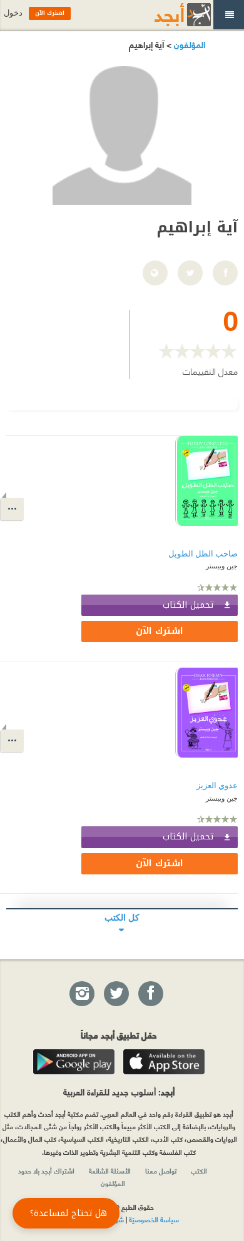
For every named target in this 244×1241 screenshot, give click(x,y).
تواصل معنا (160, 1170)
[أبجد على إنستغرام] (81, 994)
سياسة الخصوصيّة (154, 1219)
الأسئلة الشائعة (110, 1170)
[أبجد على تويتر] (116, 994)
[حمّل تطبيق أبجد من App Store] (164, 1062)
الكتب (199, 1170)
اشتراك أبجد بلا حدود (46, 1170)
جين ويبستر (222, 565)
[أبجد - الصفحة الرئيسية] (167, 14)
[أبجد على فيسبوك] (150, 994)
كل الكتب (122, 917)
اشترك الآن (159, 631)
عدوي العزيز (217, 785)
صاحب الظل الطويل (203, 553)
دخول (13, 12)
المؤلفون (188, 44)
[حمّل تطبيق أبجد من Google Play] (74, 1062)
